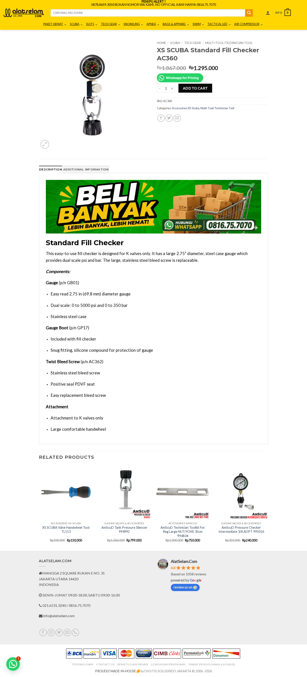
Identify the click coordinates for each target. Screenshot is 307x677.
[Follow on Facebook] (43, 632)
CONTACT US (105, 664)
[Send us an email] (67, 632)
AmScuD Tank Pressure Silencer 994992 (124, 530)
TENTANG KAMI (82, 664)
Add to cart (195, 88)
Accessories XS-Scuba (185, 108)
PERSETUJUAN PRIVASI (132, 664)
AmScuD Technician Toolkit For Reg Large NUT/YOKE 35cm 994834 (182, 532)
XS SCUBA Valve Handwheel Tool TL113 (65, 530)
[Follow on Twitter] (59, 632)
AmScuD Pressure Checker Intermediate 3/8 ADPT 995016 (241, 530)
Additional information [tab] (86, 169)
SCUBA (175, 43)
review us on (183, 587)
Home (161, 43)
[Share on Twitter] (169, 118)
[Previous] (39, 507)
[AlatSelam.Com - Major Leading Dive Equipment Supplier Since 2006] (23, 13)
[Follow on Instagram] (51, 632)
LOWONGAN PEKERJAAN (168, 664)
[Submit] (249, 13)
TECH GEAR (192, 43)
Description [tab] (50, 169)
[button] (268, 13)
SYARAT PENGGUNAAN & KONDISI (211, 664)
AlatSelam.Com (184, 561)
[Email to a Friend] (177, 118)
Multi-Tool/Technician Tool (229, 43)
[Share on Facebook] (161, 118)
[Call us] (75, 632)
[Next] (268, 507)
